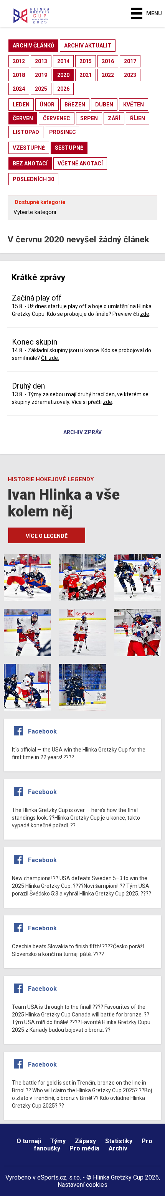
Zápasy (85, 1141)
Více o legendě (47, 536)
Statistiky (118, 1141)
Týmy (58, 1141)
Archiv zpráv (82, 432)
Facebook (42, 731)
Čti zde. (50, 358)
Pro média (84, 1148)
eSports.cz (51, 1177)
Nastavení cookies (82, 1184)
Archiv (118, 1148)
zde (144, 314)
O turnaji (28, 1141)
